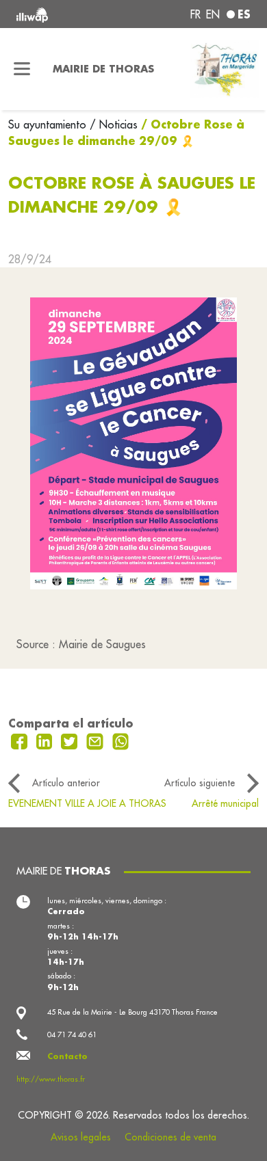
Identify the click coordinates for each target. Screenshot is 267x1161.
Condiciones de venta (170, 1137)
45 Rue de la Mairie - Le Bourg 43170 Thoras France (132, 1012)
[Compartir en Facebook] (21, 740)
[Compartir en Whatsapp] (121, 740)
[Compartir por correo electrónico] (97, 740)
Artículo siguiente (199, 783)
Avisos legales (81, 1137)
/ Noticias (114, 124)
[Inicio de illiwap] (60, 14)
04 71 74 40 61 (72, 1034)
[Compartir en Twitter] (71, 740)
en (213, 14)
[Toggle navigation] (22, 69)
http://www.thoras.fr (50, 1079)
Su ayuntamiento (49, 124)
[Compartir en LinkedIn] (46, 740)
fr (195, 14)
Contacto (67, 1056)
